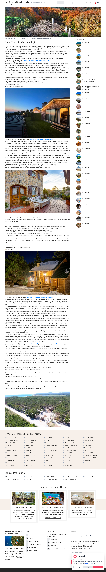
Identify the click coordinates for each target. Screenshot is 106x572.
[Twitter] (90, 536)
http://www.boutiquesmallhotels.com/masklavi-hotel (36, 60)
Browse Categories (52, 517)
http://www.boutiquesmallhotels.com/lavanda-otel (42, 139)
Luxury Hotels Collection (86, 2)
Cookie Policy (88, 563)
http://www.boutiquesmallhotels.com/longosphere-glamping (44, 343)
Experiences (69, 2)
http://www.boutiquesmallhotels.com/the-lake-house (40, 297)
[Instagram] (86, 536)
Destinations (76, 2)
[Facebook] (81, 536)
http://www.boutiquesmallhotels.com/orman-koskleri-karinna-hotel (44, 216)
